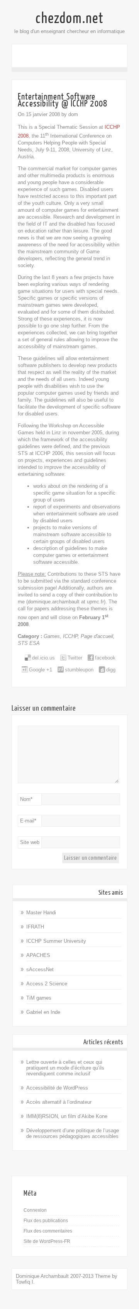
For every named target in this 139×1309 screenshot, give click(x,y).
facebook (105, 658)
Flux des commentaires (48, 1231)
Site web (29, 842)
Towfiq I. (25, 1282)
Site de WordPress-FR (47, 1241)
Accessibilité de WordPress (57, 1088)
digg (110, 670)
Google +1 (40, 670)
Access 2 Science (46, 984)
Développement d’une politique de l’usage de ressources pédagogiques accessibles (72, 1133)
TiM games (38, 998)
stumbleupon (79, 670)
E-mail (28, 821)
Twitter (75, 658)
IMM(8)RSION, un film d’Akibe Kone (66, 1116)
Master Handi (41, 912)
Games (52, 636)
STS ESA (29, 643)
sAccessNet (40, 969)
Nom (26, 799)
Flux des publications (46, 1220)
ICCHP (70, 636)
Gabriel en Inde (43, 1012)
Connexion (35, 1210)
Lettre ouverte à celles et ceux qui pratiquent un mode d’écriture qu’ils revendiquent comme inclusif (65, 1067)
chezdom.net (70, 18)
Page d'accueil (97, 636)
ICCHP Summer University (56, 941)
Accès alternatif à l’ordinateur (59, 1102)
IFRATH (35, 927)
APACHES (38, 955)
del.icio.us (43, 658)
